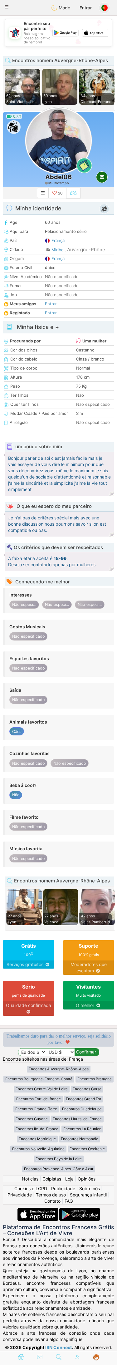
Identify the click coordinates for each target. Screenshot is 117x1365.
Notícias (30, 1178)
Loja (69, 1178)
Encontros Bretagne (94, 1079)
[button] (6, 7)
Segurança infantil (88, 1194)
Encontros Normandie (79, 1139)
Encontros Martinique (37, 1139)
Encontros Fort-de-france (38, 1099)
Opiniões (86, 1178)
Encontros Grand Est (83, 1099)
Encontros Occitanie (87, 1149)
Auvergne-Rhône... (88, 250)
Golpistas (51, 1178)
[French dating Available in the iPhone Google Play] (79, 1210)
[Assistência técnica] (96, 1357)
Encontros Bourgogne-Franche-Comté (38, 1079)
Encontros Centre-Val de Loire (42, 1089)
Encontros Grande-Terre (36, 1109)
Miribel (58, 249)
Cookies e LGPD (30, 1188)
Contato (52, 1201)
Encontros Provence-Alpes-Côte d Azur (58, 1168)
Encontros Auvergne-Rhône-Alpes (59, 1069)
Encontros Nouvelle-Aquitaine (38, 1149)
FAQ (69, 1201)
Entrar (86, 7)
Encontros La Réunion (82, 1129)
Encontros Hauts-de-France (77, 1119)
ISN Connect (58, 1347)
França (58, 240)
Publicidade (63, 1188)
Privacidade (19, 1194)
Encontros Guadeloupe (82, 1109)
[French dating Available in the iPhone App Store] (38, 1210)
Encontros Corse (87, 1089)
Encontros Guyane (32, 1119)
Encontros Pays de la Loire (59, 1158)
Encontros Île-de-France (37, 1129)
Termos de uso (51, 1194)
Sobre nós (89, 1188)
